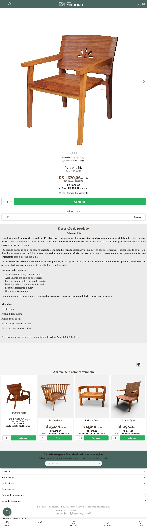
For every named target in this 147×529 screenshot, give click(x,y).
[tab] (70, 153)
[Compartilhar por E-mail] (83, 158)
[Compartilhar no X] (81, 158)
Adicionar (23, 438)
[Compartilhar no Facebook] (75, 158)
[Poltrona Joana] (55, 408)
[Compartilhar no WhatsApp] (78, 158)
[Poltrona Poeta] (19, 408)
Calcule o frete (73, 211)
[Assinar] (99, 463)
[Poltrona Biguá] (128, 408)
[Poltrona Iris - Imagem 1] (73, 81)
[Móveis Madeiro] (71, 4)
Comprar (79, 201)
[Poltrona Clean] (91, 408)
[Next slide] (144, 81)
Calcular (138, 217)
